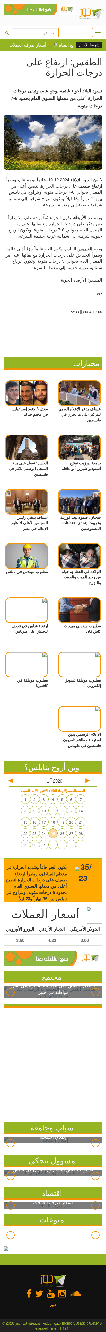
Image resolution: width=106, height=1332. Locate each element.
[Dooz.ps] (40, 13)
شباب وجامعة (51, 1127)
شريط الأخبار (89, 45)
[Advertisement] (53, 1063)
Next (95, 992)
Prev (10, 992)
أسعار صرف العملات (30, 45)
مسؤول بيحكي (52, 1160)
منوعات (51, 1219)
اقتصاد (52, 1192)
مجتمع (52, 976)
